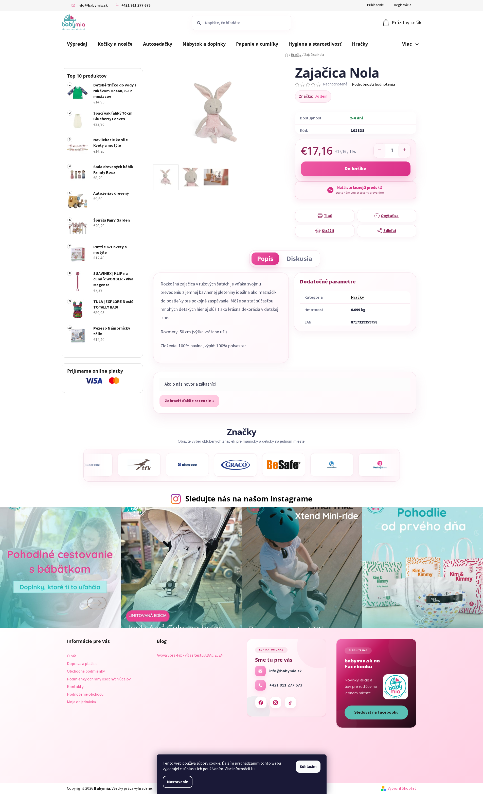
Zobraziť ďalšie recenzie (188, 401)
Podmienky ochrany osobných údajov (99, 679)
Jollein (321, 96)
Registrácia (402, 5)
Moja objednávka (81, 702)
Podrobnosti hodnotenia (373, 84)
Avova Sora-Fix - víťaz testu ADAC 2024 (190, 655)
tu (253, 769)
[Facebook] (261, 702)
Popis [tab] (265, 258)
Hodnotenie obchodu (85, 694)
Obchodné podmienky (86, 671)
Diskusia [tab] (299, 258)
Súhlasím (308, 766)
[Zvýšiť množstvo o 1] (404, 150)
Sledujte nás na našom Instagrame (248, 498)
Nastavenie (177, 782)
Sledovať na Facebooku (376, 712)
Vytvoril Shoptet (402, 788)
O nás (72, 656)
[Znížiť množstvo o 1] (379, 150)
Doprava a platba (82, 663)
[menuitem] (77, 43)
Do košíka (356, 168)
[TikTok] (290, 702)
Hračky (357, 297)
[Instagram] (275, 702)
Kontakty (75, 687)
